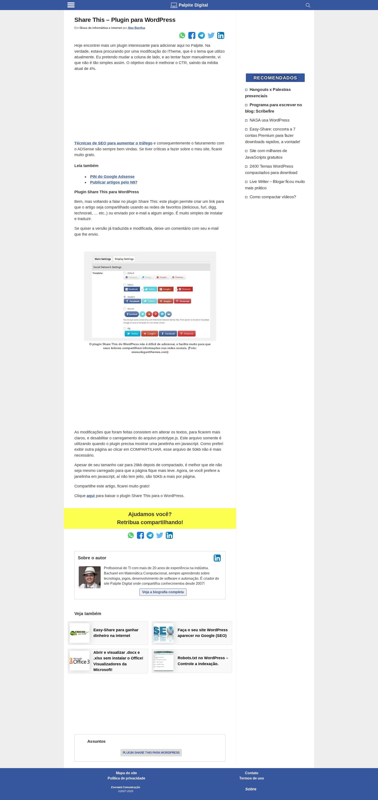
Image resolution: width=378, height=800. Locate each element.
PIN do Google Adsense (112, 176)
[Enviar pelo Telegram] (201, 35)
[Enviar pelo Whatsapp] (182, 35)
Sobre (250, 789)
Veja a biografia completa (163, 592)
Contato (251, 773)
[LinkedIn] (217, 558)
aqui (91, 496)
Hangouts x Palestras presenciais (268, 92)
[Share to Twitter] (211, 35)
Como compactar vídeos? (273, 196)
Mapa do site (126, 773)
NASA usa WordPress (270, 120)
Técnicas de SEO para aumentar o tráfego (113, 143)
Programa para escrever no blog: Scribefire (273, 107)
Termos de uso (251, 778)
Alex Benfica (136, 28)
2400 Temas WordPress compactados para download (271, 169)
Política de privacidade (126, 778)
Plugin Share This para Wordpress (151, 752)
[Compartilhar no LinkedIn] (220, 35)
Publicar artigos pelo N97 (113, 182)
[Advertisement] (150, 106)
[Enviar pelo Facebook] (191, 35)
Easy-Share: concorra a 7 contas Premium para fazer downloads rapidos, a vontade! (272, 135)
